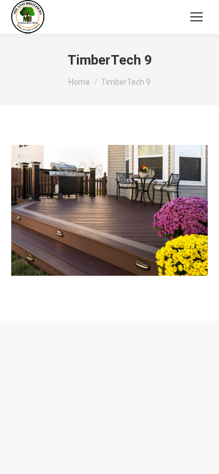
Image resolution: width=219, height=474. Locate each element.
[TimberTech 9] (109, 210)
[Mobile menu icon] (196, 17)
